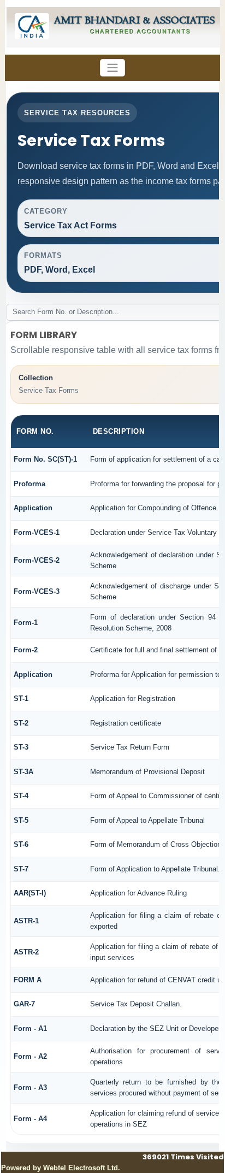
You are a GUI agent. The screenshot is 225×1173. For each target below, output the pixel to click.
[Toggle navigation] (112, 68)
